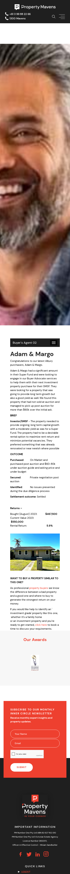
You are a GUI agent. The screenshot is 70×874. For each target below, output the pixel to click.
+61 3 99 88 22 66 (20, 14)
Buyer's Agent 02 (25, 343)
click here (41, 625)
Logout (25, 871)
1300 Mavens (18, 18)
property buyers (38, 588)
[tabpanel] (35, 663)
